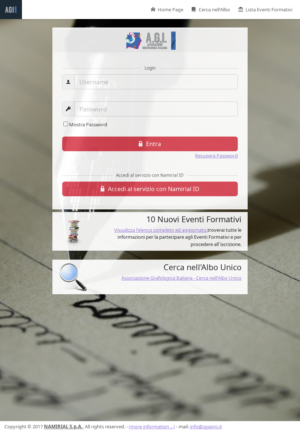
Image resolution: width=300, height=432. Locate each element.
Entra (153, 144)
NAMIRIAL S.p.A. (63, 426)
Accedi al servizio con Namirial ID (152, 189)
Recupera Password (216, 155)
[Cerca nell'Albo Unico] (73, 277)
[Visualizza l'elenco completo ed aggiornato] (73, 231)
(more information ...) (152, 426)
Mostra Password (88, 124)
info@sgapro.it (206, 426)
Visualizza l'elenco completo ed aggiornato (160, 230)
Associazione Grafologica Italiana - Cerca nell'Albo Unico (181, 278)
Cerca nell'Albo (214, 9)
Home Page (170, 9)
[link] (150, 231)
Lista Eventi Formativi (268, 9)
